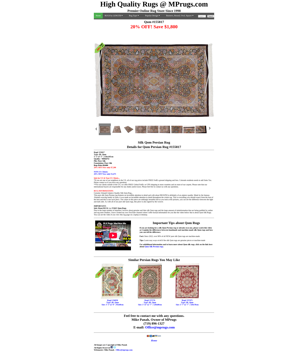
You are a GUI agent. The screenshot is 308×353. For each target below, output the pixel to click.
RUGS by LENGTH (113, 15)
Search (210, 16)
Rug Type (133, 15)
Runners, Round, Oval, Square (179, 15)
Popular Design (152, 15)
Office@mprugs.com (160, 327)
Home (98, 15)
